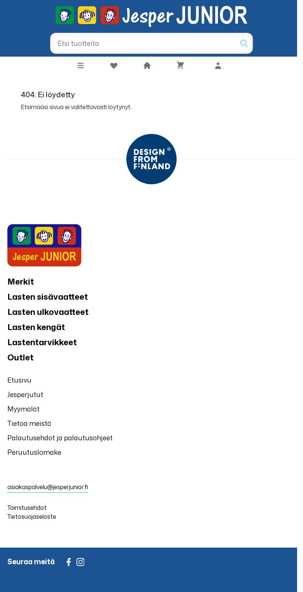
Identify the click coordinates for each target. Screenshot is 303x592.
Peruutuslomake (34, 452)
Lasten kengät (36, 327)
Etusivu (19, 380)
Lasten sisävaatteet (47, 296)
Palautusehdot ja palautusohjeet (60, 438)
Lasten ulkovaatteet (48, 311)
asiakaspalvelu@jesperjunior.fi (47, 487)
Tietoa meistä (29, 423)
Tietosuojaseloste (31, 516)
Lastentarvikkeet (42, 342)
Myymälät (23, 409)
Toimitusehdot (27, 508)
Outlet (20, 357)
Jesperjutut (25, 394)
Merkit (20, 281)
